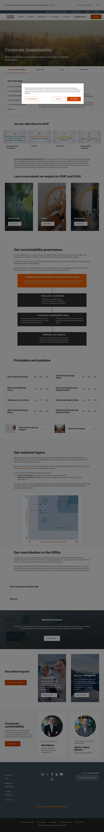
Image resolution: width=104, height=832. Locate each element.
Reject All (59, 99)
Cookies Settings (31, 99)
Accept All (74, 99)
